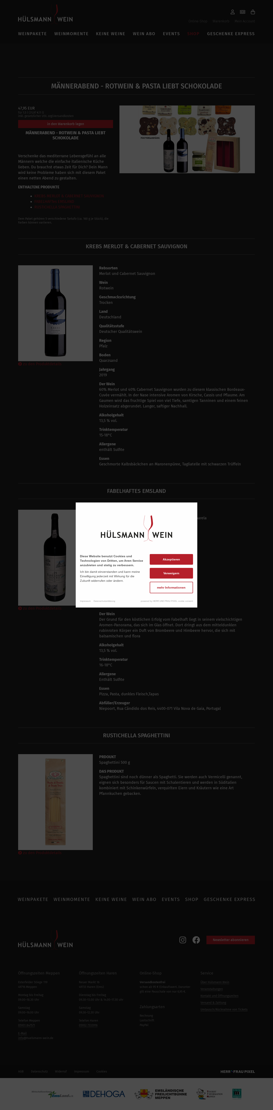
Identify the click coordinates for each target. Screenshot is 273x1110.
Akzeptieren (171, 559)
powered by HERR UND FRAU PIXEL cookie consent (167, 601)
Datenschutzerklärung (104, 601)
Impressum (85, 601)
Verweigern (171, 573)
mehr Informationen (171, 587)
